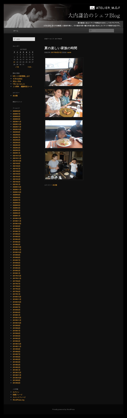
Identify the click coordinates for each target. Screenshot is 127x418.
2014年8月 (16, 351)
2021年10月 (17, 161)
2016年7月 (16, 307)
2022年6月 (16, 140)
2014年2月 (16, 367)
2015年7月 (16, 330)
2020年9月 (16, 194)
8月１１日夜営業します (21, 76)
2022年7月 (16, 137)
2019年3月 (16, 242)
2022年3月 (16, 147)
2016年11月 (17, 299)
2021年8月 (16, 166)
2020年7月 (16, 200)
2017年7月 (16, 283)
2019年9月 (16, 226)
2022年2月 (16, 150)
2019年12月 (17, 218)
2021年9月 (16, 163)
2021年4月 (16, 176)
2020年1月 (16, 215)
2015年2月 (16, 341)
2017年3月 (16, 289)
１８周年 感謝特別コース (22, 86)
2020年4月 (16, 208)
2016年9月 (16, 304)
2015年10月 (17, 323)
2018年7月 (16, 260)
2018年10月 (17, 252)
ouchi (69, 52)
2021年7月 (16, 168)
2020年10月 (17, 192)
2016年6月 (16, 310)
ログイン (16, 392)
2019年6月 (16, 234)
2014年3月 (16, 364)
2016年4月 (16, 312)
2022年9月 (16, 132)
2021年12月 (17, 155)
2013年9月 (16, 380)
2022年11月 (17, 127)
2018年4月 (16, 268)
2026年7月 (16, 114)
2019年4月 (16, 239)
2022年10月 (17, 129)
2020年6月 (16, 202)
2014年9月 (16, 349)
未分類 (55, 185)
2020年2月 (16, 213)
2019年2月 (16, 244)
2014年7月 (16, 354)
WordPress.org (18, 400)
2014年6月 (16, 357)
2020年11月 (17, 189)
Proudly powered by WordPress (63, 409)
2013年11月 (17, 375)
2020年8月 (16, 197)
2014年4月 (16, 362)
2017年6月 (16, 286)
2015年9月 (16, 325)
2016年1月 (16, 315)
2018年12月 (17, 247)
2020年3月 (16, 210)
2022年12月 (17, 124)
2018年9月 (16, 255)
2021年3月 (16, 179)
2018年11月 (17, 249)
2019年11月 (17, 221)
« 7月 (17, 67)
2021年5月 (16, 174)
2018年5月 (16, 265)
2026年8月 (16, 111)
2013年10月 (17, 377)
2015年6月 (16, 333)
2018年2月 (16, 270)
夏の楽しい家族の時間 (60, 48)
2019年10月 (17, 223)
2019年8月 (16, 228)
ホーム (15, 30)
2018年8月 (16, 257)
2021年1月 (16, 184)
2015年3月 (16, 338)
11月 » (30, 67)
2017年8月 (16, 281)
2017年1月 (16, 294)
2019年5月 (16, 236)
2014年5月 (16, 359)
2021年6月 (16, 171)
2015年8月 (16, 328)
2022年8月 (16, 134)
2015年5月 (16, 336)
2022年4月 (16, 145)
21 (14, 62)
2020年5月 (16, 205)
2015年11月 (17, 320)
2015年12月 (17, 317)
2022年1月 (16, 153)
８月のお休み (17, 78)
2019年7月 (16, 231)
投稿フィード (17, 394)
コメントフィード (19, 397)
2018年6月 (16, 263)
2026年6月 (16, 116)
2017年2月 (16, 291)
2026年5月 (16, 119)
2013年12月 (17, 372)
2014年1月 (16, 370)
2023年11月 (17, 121)
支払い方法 (17, 81)
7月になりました (19, 84)
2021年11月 (17, 158)
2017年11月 (17, 278)
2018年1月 (16, 273)
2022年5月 (16, 142)
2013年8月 (16, 383)
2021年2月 (16, 181)
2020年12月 (17, 187)
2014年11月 (17, 346)
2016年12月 (17, 296)
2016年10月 (17, 302)
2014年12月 (17, 344)
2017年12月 (17, 276)
